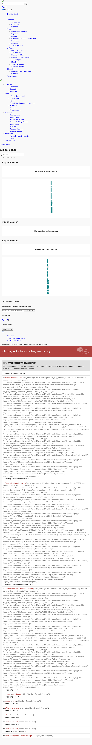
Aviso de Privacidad (14, 340)
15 (52, 215)
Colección (10, 20)
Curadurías (15, 22)
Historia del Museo (18, 55)
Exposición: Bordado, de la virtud (23, 38)
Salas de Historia (17, 64)
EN (10, 10)
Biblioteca (15, 41)
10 (51, 203)
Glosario (14, 74)
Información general (19, 31)
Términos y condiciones (16, 338)
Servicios (14, 43)
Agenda (14, 36)
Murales (14, 62)
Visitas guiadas (17, 45)
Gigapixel (14, 27)
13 (51, 210)
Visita (9, 29)
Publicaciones (12, 76)
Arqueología (16, 59)
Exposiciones (16, 34)
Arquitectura (16, 53)
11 (51, 205)
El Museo (10, 48)
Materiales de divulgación (21, 71)
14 (51, 212)
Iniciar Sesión (13, 14)
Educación (10, 69)
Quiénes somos (17, 50)
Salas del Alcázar (17, 67)
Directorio (10, 336)
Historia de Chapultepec (20, 57)
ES (5, 10)
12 (51, 208)
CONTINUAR (29, 311)
